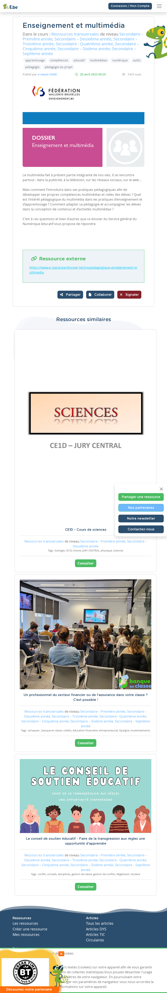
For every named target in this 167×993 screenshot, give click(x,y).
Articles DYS (96, 929)
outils (137, 60)
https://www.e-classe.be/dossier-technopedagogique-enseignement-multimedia (83, 270)
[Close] (161, 488)
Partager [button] (72, 294)
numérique (120, 60)
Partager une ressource (141, 496)
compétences (59, 60)
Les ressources (25, 923)
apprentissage (35, 60)
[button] (100, 295)
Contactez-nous (141, 529)
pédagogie (32, 67)
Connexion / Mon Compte (130, 6)
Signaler (131, 294)
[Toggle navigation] (159, 6)
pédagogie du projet (59, 67)
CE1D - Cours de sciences (85, 529)
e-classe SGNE (47, 74)
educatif (79, 60)
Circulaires (95, 940)
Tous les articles (99, 923)
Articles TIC (95, 934)
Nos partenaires (141, 507)
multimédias (98, 60)
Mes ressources (26, 934)
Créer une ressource (30, 929)
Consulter (86, 563)
